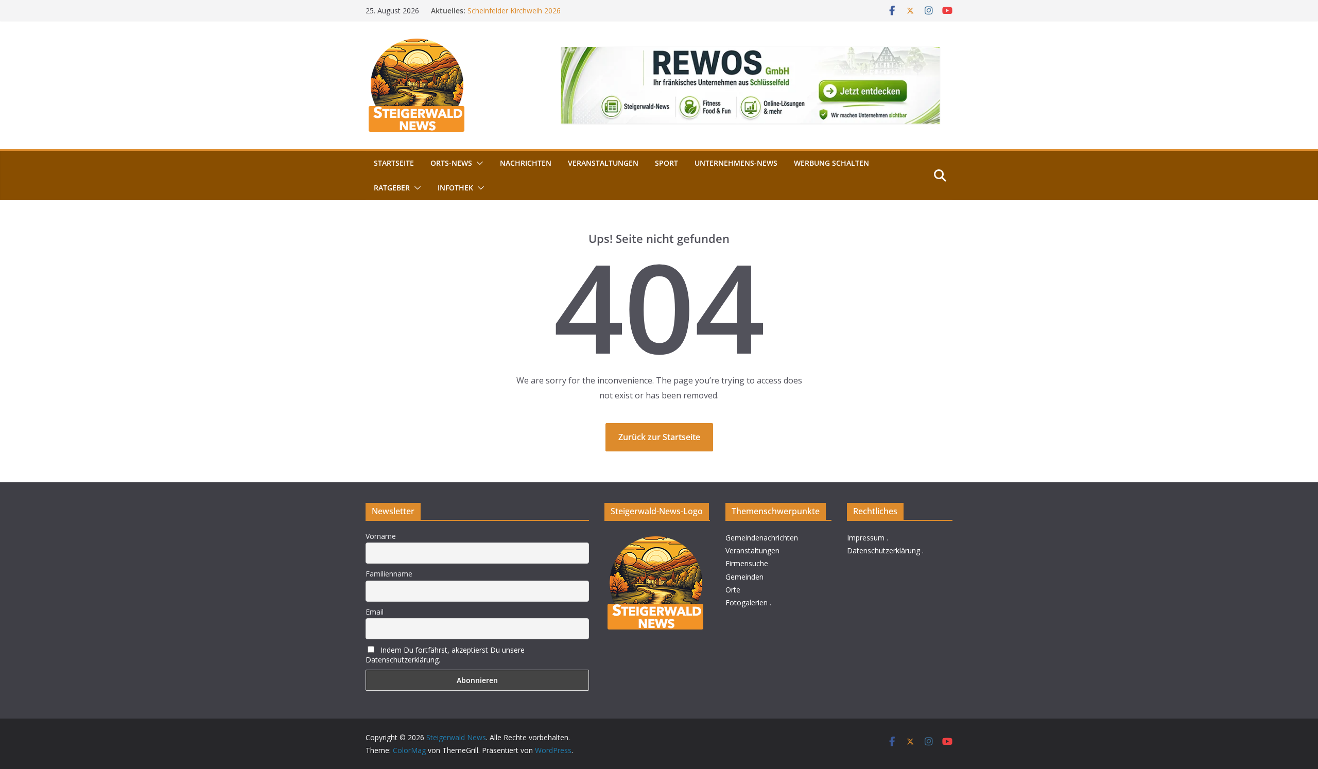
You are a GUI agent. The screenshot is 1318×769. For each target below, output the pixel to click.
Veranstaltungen (603, 163)
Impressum (866, 538)
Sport (666, 163)
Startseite (394, 163)
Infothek (455, 188)
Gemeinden (744, 577)
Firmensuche (746, 563)
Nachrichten (525, 163)
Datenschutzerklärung (883, 550)
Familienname (389, 574)
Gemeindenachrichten (761, 538)
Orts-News (451, 163)
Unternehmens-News (736, 163)
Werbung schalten (831, 163)
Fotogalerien (746, 602)
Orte (732, 590)
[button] (477, 163)
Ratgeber (392, 188)
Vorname (381, 536)
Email (375, 612)
